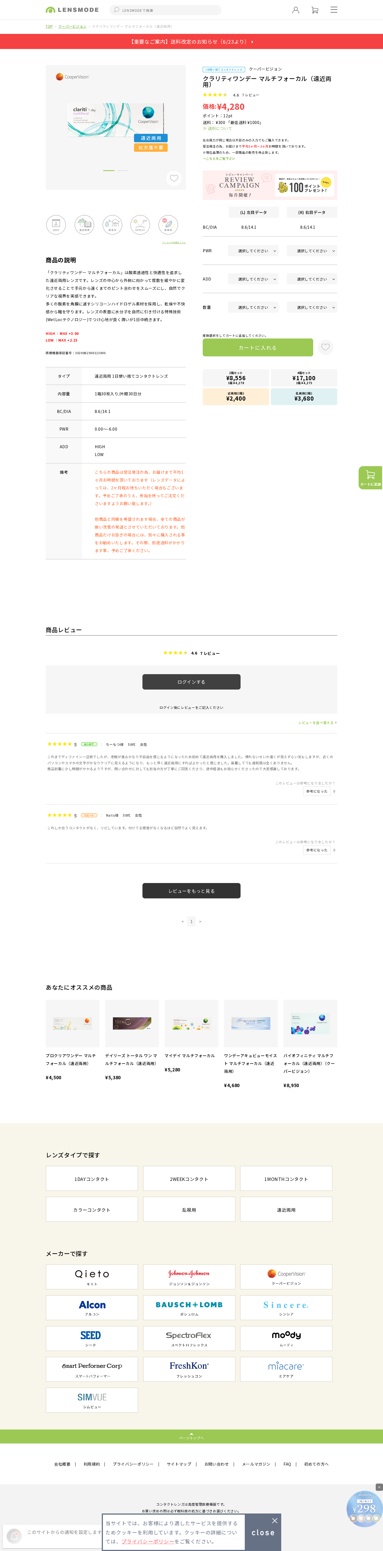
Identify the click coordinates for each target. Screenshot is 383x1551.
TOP (49, 26)
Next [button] (190, 118)
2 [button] (122, 171)
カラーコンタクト (91, 1209)
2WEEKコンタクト (189, 1179)
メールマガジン (256, 1464)
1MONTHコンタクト (286, 1179)
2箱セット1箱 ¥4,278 (236, 378)
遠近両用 (286, 1209)
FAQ (287, 1464)
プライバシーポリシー (133, 1464)
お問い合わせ (216, 1464)
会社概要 (62, 1464)
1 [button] (108, 171)
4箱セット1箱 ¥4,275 (304, 378)
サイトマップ (179, 1464)
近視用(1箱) (236, 396)
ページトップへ (191, 1437)
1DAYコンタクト (92, 1179)
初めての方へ (316, 1464)
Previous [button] (41, 118)
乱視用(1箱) (304, 396)
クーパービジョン (72, 26)
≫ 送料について (217, 128)
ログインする (191, 681)
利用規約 (92, 1464)
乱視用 (189, 1209)
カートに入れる (258, 347)
